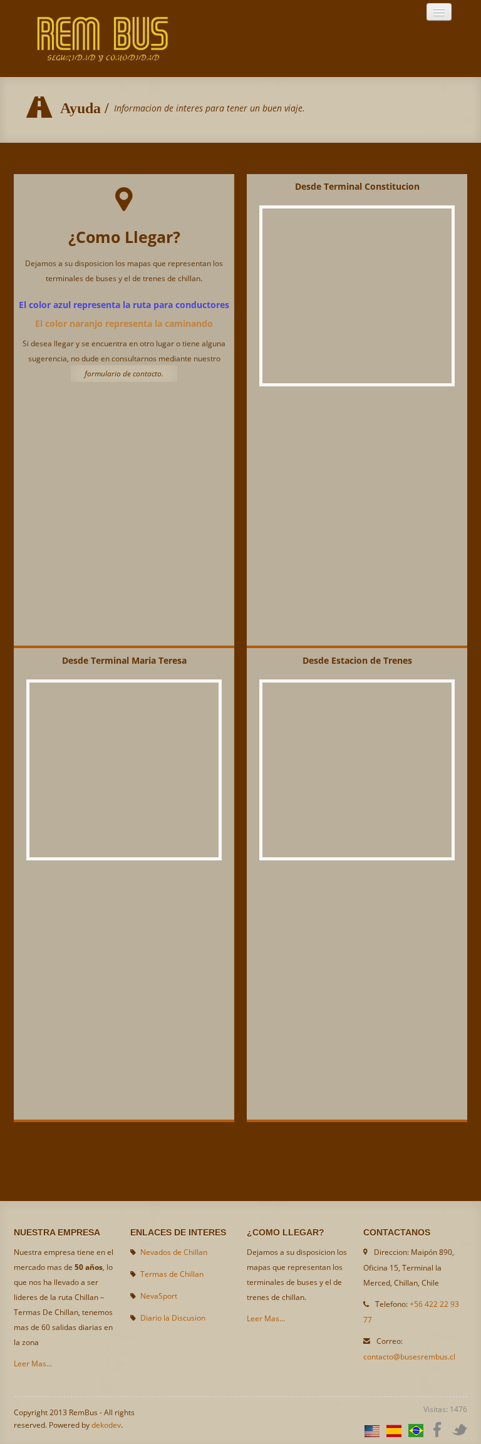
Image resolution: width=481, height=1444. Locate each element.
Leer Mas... (33, 1363)
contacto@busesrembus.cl (409, 1356)
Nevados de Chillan (173, 1252)
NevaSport (158, 1296)
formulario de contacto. (124, 373)
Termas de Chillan (172, 1274)
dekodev (106, 1425)
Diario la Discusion (172, 1317)
